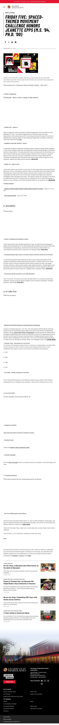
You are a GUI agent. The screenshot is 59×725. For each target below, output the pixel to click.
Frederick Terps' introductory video (19, 447)
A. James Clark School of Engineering (23, 332)
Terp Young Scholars (10, 195)
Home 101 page (13, 462)
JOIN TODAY (26, 524)
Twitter (29, 555)
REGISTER (34, 159)
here (20, 139)
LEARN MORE (51, 339)
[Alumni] (15, 7)
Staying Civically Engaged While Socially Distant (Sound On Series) (23, 188)
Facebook (15, 555)
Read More (44, 249)
